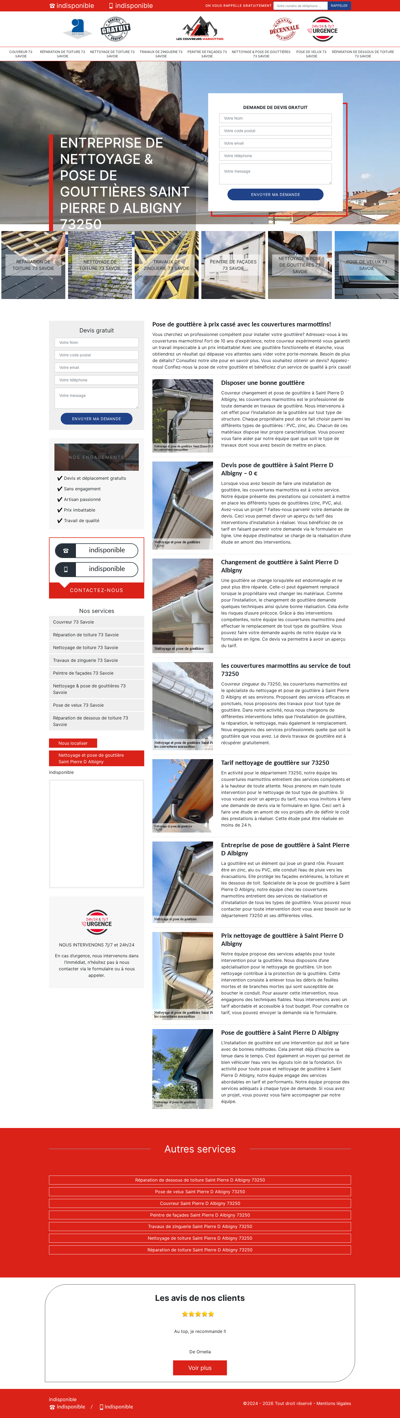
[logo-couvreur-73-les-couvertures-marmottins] (200, 28)
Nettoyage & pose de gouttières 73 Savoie (261, 54)
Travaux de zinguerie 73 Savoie (161, 54)
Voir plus (200, 1367)
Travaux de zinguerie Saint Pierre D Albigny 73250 (200, 1226)
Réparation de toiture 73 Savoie (62, 54)
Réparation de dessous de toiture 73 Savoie (363, 54)
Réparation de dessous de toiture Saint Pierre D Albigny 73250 (200, 1180)
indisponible (75, 6)
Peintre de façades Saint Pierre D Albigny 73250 (200, 1215)
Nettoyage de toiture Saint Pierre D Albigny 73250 (200, 1238)
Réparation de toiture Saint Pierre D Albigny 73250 (200, 1249)
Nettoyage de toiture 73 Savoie (112, 54)
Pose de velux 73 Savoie (311, 54)
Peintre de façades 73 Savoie (207, 54)
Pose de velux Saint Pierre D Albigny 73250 (200, 1191)
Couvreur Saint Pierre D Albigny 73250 (200, 1203)
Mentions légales (333, 1403)
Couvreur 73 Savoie (20, 54)
